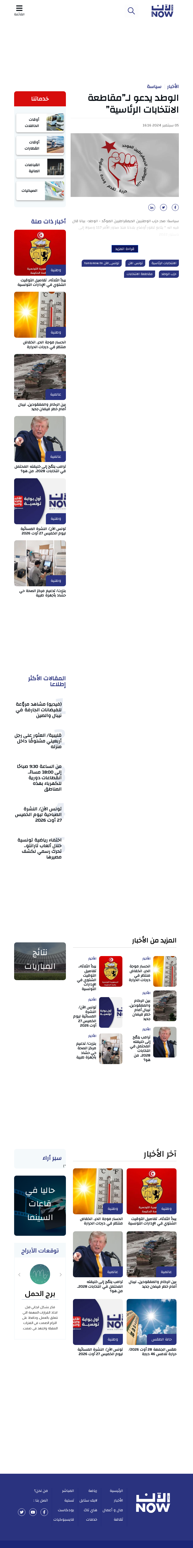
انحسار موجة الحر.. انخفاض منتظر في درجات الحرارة (44, 344)
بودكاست (66, 1510)
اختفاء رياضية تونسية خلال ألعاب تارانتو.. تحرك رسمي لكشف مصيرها (39, 848)
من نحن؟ (41, 1490)
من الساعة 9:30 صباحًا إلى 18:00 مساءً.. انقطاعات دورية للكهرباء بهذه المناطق (39, 777)
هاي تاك (90, 1510)
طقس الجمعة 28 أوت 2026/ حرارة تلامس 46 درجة (153, 1351)
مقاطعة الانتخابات (140, 274)
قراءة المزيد (124, 248)
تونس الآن (135, 263)
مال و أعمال (113, 1510)
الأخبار (173, 86)
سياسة (154, 86)
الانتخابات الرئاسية (164, 263)
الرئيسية (116, 1490)
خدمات (91, 1519)
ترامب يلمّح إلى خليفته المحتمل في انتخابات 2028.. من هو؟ (40, 468)
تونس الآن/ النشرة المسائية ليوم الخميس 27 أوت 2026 (43, 531)
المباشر (68, 1490)
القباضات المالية (32, 168)
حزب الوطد (169, 274)
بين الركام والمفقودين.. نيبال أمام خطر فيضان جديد (42, 406)
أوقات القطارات (32, 145)
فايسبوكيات (63, 1519)
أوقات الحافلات (32, 122)
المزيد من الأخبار (154, 940)
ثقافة (118, 1519)
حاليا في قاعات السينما (40, 1203)
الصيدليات (29, 190)
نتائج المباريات (40, 959)
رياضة (92, 1490)
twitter (21, 1512)
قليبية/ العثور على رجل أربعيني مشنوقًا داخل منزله (38, 741)
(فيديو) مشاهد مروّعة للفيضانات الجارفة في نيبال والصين (39, 710)
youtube (33, 1512)
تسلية (69, 1500)
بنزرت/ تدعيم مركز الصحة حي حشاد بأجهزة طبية (42, 593)
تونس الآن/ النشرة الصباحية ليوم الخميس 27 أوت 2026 (38, 814)
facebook (44, 1512)
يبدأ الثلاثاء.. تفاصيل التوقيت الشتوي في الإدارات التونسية (41, 282)
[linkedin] (150, 209)
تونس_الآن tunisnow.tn (101, 263)
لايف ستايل (88, 1500)
